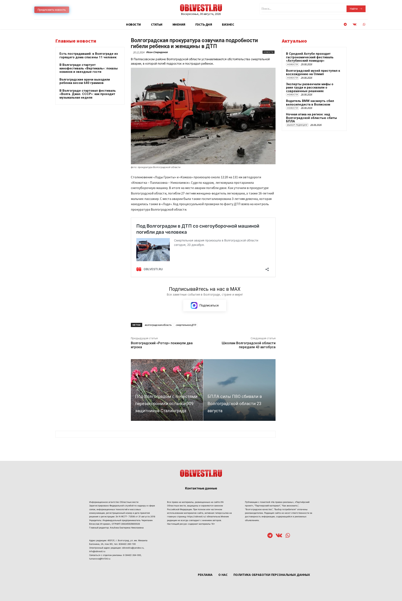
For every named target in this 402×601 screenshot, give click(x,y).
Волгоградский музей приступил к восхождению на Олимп (313, 72)
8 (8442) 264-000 (132, 555)
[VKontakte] (354, 24)
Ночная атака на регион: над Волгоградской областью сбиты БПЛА (311, 117)
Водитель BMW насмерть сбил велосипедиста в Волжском (310, 102)
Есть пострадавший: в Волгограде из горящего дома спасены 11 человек (88, 55)
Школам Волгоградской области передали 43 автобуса (249, 345)
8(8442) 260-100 (127, 544)
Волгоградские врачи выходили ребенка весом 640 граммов (84, 81)
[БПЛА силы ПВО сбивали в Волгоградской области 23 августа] (239, 390)
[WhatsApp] (364, 24)
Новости (268, 52)
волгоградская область (158, 324)
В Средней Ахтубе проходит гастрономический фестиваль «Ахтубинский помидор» (310, 57)
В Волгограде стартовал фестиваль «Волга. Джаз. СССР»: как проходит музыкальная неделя (87, 94)
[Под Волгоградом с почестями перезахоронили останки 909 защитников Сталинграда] (167, 390)
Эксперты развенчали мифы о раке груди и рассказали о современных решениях (309, 87)
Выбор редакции (297, 125)
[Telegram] (345, 24)
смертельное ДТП (186, 324)
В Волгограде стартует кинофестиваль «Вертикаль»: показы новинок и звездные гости (88, 68)
